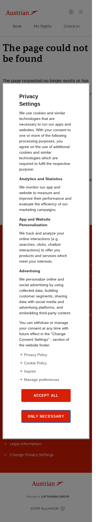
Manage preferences (41, 379)
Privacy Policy (35, 355)
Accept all (46, 395)
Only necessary (46, 416)
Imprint (30, 371)
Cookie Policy (35, 363)
